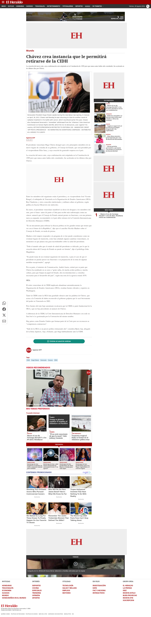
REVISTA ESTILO (129, 593)
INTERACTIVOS (99, 593)
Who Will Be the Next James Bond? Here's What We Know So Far (57, 491)
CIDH (28, 360)
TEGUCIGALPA (7, 588)
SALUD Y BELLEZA (69, 588)
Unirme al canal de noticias (60, 341)
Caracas (50, 360)
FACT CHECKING (99, 590)
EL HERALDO (128, 585)
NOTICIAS (6, 581)
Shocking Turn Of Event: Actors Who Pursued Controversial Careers (37, 491)
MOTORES (66, 593)
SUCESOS (5, 593)
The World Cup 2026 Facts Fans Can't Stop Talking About (79, 518)
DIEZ (125, 590)
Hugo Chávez (35, 360)
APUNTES (36, 598)
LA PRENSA (127, 588)
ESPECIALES (37, 590)
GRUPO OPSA (128, 581)
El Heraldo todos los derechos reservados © (15, 608)
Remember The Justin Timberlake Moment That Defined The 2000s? (58, 518)
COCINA (35, 588)
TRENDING (36, 593)
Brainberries (37, 497)
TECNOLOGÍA (67, 585)
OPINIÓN (36, 595)
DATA (95, 588)
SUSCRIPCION (128, 600)
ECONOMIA (6, 590)
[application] (59, 388)
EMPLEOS (66, 590)
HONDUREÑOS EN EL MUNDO (14, 598)
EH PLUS (96, 581)
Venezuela (43, 360)
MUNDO (5, 595)
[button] (4, 303)
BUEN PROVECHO (130, 595)
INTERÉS (36, 581)
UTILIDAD (66, 581)
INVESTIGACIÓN (99, 585)
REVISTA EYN (128, 598)
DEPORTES (36, 585)
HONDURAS (7, 585)
